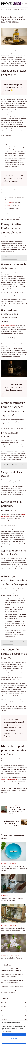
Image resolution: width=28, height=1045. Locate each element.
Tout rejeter (14, 1042)
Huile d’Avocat (9, 202)
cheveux (15, 797)
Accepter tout (14, 1034)
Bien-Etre (4, 863)
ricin (13, 800)
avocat (11, 797)
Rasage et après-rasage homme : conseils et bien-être (12, 899)
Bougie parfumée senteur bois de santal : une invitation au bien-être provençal (12, 975)
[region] (14, 1032)
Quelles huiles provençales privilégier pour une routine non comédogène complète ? (12, 981)
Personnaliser (14, 1038)
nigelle (9, 800)
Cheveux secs (5, 325)
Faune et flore (14, 955)
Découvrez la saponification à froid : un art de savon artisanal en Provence (13, 929)
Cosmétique (12, 863)
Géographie (4, 1019)
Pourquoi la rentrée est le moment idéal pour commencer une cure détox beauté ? (14, 868)
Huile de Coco (8, 205)
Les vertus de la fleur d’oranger (11, 958)
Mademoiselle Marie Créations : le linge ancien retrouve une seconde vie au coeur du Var (12, 969)
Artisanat (4, 925)
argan (7, 797)
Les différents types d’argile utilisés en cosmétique (13, 986)
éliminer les (9, 779)
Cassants (12, 325)
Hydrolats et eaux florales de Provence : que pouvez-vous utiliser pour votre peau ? (13, 991)
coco (19, 797)
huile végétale (4, 800)
